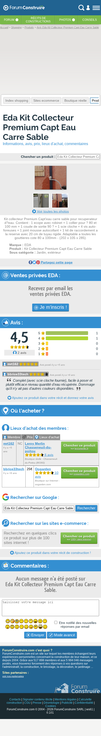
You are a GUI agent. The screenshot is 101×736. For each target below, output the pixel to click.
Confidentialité (84, 702)
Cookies (50, 706)
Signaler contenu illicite (38, 699)
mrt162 (13, 364)
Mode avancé (64, 635)
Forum (9, 19)
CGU (27, 702)
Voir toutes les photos (52, 211)
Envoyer (37, 635)
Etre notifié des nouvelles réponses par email (77, 624)
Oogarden (43, 469)
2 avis (21, 353)
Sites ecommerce (46, 100)
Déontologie (51, 702)
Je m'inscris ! (52, 307)
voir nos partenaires (13, 676)
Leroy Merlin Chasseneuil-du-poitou (38, 447)
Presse (37, 702)
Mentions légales (66, 699)
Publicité (67, 702)
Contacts (15, 699)
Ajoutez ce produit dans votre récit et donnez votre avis (52, 398)
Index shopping (16, 100)
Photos (65, 19)
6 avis (48, 455)
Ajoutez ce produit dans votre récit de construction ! (52, 553)
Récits (38, 20)
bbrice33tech (18, 374)
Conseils (89, 19)
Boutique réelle (75, 100)
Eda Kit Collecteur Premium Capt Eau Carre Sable (39, 127)
